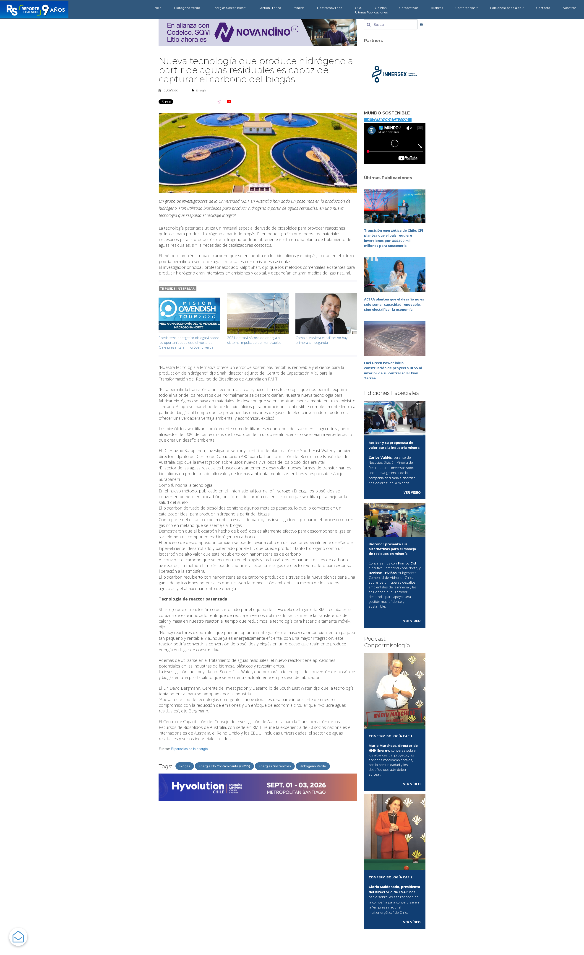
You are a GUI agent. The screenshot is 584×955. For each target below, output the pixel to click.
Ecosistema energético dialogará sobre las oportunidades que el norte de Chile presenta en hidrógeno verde (189, 342)
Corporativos (408, 8)
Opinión (381, 8)
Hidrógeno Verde (187, 8)
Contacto (543, 8)
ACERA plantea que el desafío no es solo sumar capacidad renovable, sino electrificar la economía (394, 304)
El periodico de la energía (189, 748)
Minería (299, 8)
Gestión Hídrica (269, 8)
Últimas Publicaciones (371, 12)
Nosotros (569, 8)
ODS (358, 8)
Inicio (158, 8)
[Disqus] (258, 863)
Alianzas (437, 8)
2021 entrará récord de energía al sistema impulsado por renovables (254, 340)
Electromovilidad (329, 8)
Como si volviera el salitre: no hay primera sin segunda (321, 340)
